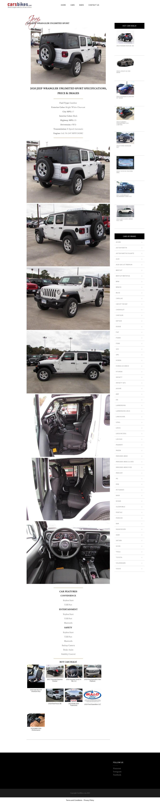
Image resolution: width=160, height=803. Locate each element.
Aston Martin (121, 248)
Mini (117, 484)
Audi (117, 259)
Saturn (119, 540)
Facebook (117, 774)
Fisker (118, 338)
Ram (117, 523)
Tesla (118, 552)
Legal (118, 422)
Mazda (118, 450)
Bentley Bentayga (123, 276)
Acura (118, 242)
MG (117, 478)
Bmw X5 (118, 287)
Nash (118, 495)
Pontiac (119, 512)
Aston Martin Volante (125, 253)
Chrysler (119, 315)
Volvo (118, 568)
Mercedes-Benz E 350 (124, 467)
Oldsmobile (120, 507)
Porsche (119, 518)
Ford (118, 343)
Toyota (119, 557)
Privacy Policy (89, 800)
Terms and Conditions (74, 800)
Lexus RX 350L (121, 433)
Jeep (33, 17)
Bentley (119, 270)
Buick (118, 293)
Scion (118, 546)
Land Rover (120, 416)
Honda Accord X (122, 366)
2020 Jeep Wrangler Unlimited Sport (48, 23)
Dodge (118, 326)
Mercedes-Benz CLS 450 (125, 461)
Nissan (118, 501)
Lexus (118, 428)
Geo (117, 349)
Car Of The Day (122, 304)
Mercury (119, 473)
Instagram (117, 771)
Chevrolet (120, 309)
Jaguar (118, 388)
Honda (118, 360)
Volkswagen (121, 563)
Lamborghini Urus (123, 411)
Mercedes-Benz (122, 456)
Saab (117, 535)
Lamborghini (121, 405)
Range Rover (121, 529)
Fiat (117, 332)
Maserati (119, 445)
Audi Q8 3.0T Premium (124, 264)
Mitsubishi (120, 490)
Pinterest (117, 768)
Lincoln (119, 439)
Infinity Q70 (121, 383)
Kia (117, 400)
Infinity (119, 377)
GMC (117, 355)
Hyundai (119, 371)
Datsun (119, 321)
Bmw (117, 281)
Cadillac (119, 298)
